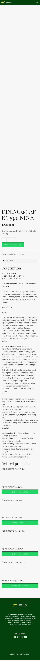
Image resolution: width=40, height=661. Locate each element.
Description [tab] (8, 261)
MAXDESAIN (28, 614)
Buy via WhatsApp (21, 492)
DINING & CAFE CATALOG (16, 254)
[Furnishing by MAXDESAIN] (6, 2)
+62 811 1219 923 (20, 637)
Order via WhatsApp (13, 245)
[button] (20, 244)
